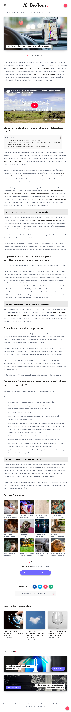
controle (42, 566)
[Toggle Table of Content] (58, 137)
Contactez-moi (31, 706)
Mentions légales (61, 704)
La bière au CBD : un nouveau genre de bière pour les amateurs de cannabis (57, 633)
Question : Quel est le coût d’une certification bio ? (23, 140)
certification (36, 566)
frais (47, 566)
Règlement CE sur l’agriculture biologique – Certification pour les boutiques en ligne (34, 142)
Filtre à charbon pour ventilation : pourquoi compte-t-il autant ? (13, 633)
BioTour (37, 5)
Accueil (6, 13)
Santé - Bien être (14, 13)
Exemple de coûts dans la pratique (19, 144)
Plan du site (41, 706)
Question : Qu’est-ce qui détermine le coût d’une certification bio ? (28, 147)
